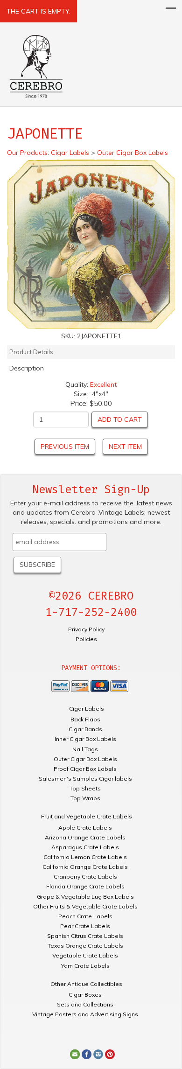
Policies (86, 639)
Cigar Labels (86, 708)
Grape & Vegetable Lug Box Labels (85, 896)
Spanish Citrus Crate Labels (85, 935)
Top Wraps (85, 798)
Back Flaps (85, 719)
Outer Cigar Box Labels (85, 758)
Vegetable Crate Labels (85, 955)
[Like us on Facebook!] (86, 1053)
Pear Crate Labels (85, 925)
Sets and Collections (85, 1004)
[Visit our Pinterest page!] (110, 1053)
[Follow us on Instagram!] (98, 1053)
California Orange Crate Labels (85, 866)
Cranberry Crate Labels (85, 876)
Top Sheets (85, 788)
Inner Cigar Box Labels (85, 738)
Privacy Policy (86, 629)
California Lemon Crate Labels (85, 856)
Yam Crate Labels (85, 965)
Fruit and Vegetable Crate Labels (86, 816)
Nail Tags (85, 749)
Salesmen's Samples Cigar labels (85, 778)
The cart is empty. (38, 11)
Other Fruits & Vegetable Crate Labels (85, 906)
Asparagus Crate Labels (85, 847)
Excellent (103, 384)
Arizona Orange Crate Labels (85, 837)
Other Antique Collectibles (86, 983)
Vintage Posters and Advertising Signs (85, 1014)
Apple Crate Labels (85, 827)
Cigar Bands (85, 729)
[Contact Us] (75, 1053)
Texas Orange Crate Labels (85, 945)
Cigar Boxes (85, 994)
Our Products (27, 152)
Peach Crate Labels (85, 916)
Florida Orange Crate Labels (85, 886)
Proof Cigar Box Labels (85, 768)
